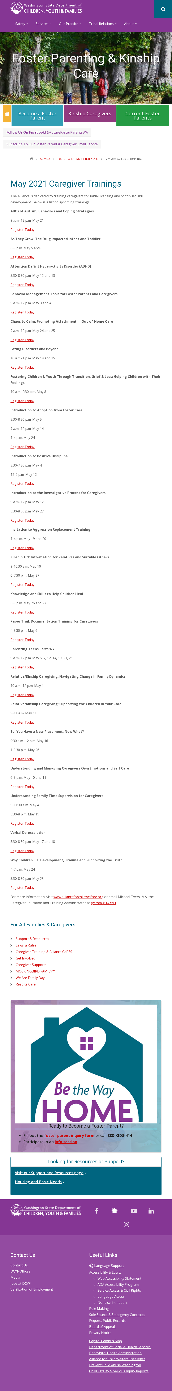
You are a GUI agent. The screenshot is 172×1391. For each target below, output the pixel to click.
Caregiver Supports (31, 964)
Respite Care (26, 984)
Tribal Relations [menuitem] (99, 25)
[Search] (163, 9)
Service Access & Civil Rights (119, 1290)
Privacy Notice (100, 1332)
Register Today (22, 229)
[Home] (46, 7)
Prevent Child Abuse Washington (115, 1365)
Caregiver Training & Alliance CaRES (44, 951)
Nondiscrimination (112, 1302)
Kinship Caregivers (89, 113)
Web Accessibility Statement (119, 1278)
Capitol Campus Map (105, 1341)
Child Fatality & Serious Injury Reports (119, 1371)
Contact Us (19, 1265)
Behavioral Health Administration (115, 1353)
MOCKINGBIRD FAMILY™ (35, 971)
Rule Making (99, 1308)
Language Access (111, 1296)
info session (66, 1141)
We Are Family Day (30, 977)
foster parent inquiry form (69, 1135)
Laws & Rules (26, 945)
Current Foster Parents (142, 115)
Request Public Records (107, 1320)
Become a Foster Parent (37, 115)
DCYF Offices (20, 1271)
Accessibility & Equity (105, 1272)
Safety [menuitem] (18, 25)
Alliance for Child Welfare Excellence (117, 1359)
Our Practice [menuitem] (66, 25)
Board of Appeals (102, 1326)
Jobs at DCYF (20, 1283)
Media (15, 1277)
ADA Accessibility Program (118, 1284)
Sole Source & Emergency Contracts (117, 1314)
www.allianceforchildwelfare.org (78, 896)
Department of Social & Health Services (120, 1347)
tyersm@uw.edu (103, 903)
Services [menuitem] (39, 25)
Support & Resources (32, 938)
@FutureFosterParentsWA (47, 132)
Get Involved (25, 958)
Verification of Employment (31, 1289)
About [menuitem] (127, 25)
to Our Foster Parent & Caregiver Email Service (52, 144)
